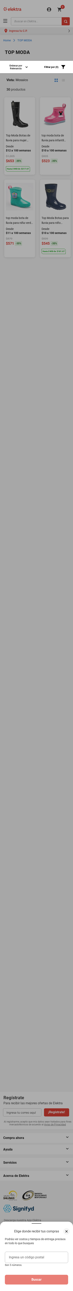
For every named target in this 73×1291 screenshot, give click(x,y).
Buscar (36, 1279)
